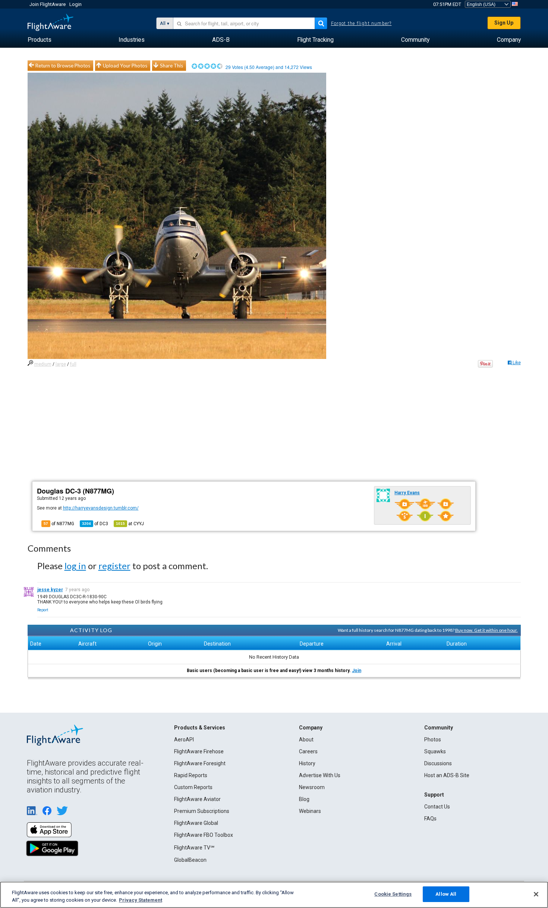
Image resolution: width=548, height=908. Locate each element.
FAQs (430, 819)
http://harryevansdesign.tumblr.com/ (101, 508)
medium (42, 364)
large (61, 364)
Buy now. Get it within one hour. (486, 630)
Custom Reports (193, 787)
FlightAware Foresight (200, 763)
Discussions (438, 763)
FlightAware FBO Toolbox (203, 835)
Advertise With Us (319, 775)
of (95, 523)
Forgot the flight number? (361, 23)
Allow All (445, 894)
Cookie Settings (393, 894)
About (306, 740)
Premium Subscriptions (201, 811)
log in (75, 565)
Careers (308, 751)
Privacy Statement (140, 900)
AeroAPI (184, 740)
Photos (432, 740)
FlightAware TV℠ (194, 848)
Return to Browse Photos (62, 66)
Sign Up (503, 23)
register (114, 565)
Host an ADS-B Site (446, 775)
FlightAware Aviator (197, 799)
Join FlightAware (47, 4)
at (130, 523)
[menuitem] (39, 40)
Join (356, 670)
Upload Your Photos (125, 66)
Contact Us (437, 807)
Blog (304, 799)
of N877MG (59, 523)
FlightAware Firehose (199, 751)
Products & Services (199, 728)
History (307, 763)
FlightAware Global (196, 823)
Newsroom (312, 787)
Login (75, 4)
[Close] (536, 894)
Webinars (310, 811)
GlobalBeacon (190, 860)
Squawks (435, 751)
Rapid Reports (190, 775)
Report (42, 610)
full (73, 364)
